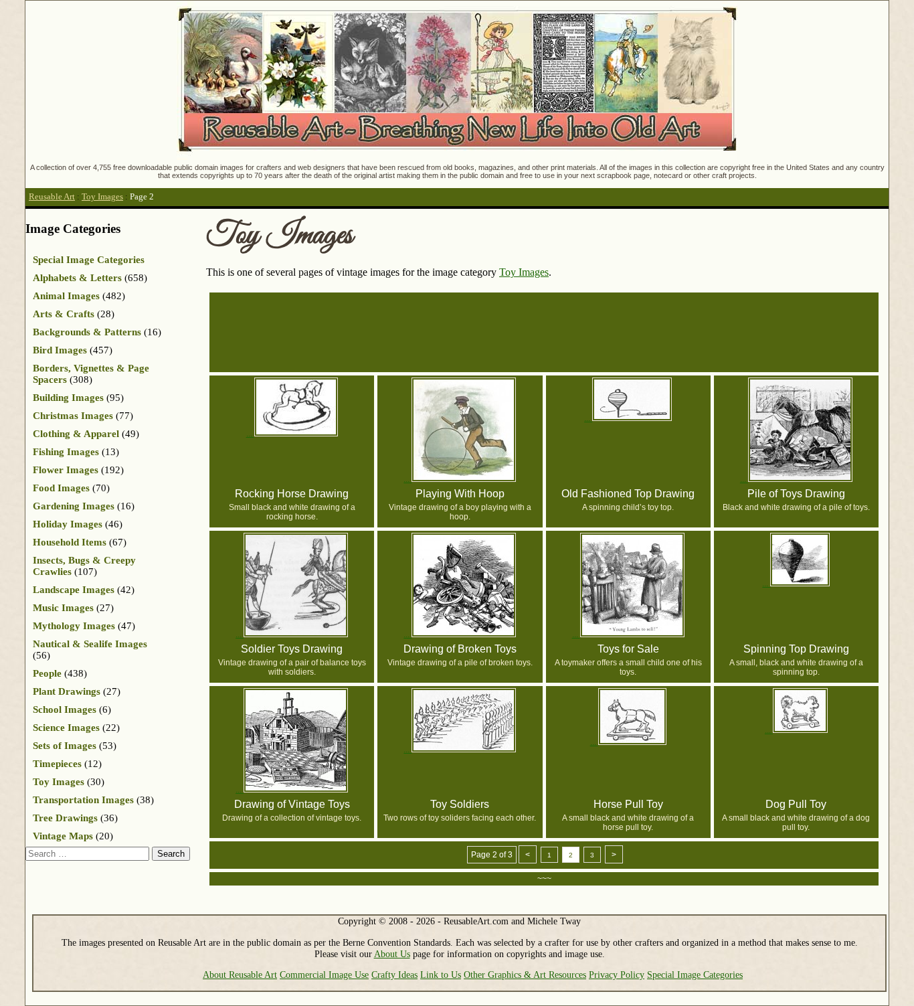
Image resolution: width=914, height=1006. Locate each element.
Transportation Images (83, 799)
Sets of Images (64, 745)
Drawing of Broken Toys (460, 649)
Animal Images (66, 295)
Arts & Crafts (63, 314)
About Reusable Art (240, 974)
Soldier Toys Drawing (292, 649)
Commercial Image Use (324, 974)
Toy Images (102, 196)
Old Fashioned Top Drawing (628, 493)
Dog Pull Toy (795, 804)
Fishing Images (66, 451)
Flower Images (65, 470)
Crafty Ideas (394, 974)
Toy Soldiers (459, 804)
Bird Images (60, 350)
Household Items (69, 542)
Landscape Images (73, 589)
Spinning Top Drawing (796, 649)
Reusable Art (52, 196)
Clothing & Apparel (76, 433)
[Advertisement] (549, 331)
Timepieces (57, 763)
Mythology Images (74, 625)
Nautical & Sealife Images (90, 644)
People (47, 673)
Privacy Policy (616, 974)
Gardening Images (73, 506)
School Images (64, 709)
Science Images (66, 727)
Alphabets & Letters (77, 277)
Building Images (68, 397)
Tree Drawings (65, 818)
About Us (392, 953)
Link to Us (440, 974)
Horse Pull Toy (628, 804)
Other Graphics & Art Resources (525, 974)
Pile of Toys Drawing (796, 493)
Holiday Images (67, 524)
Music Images (63, 607)
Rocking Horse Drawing (292, 493)
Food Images (61, 488)
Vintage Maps (63, 836)
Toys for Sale (628, 649)
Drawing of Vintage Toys (292, 804)
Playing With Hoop (460, 493)
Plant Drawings (66, 691)
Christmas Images (73, 415)
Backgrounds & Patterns (87, 332)
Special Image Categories (89, 259)
